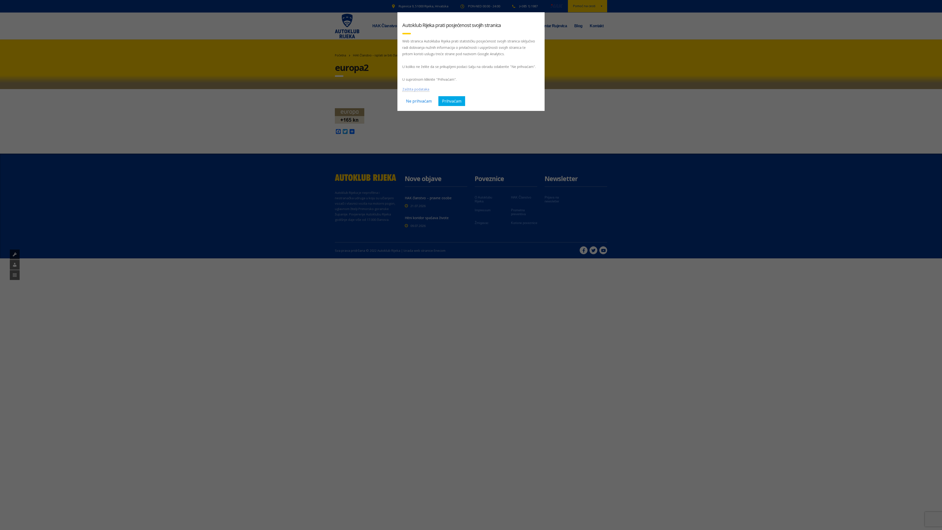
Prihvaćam (451, 101)
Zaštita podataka (415, 89)
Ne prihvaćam (419, 101)
